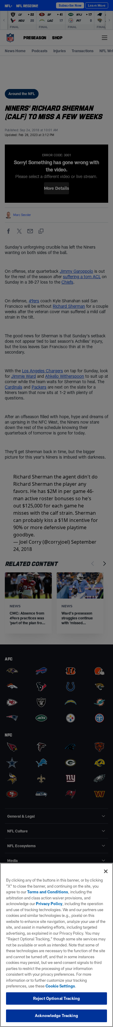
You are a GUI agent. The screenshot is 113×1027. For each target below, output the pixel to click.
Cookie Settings (60, 986)
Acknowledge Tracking (56, 1015)
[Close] (105, 871)
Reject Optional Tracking (56, 998)
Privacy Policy (49, 903)
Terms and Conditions (47, 891)
